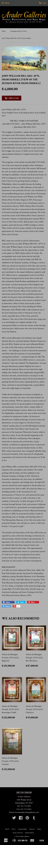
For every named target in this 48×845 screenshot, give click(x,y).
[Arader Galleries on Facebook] (21, 818)
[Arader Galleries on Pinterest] (27, 818)
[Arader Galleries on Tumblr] (34, 818)
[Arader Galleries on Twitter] (14, 818)
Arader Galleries (24, 836)
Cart (44, 3)
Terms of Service (17, 833)
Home (4, 31)
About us (32, 829)
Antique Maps (22, 829)
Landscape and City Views (18, 31)
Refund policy (29, 833)
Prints (14, 829)
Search (7, 829)
